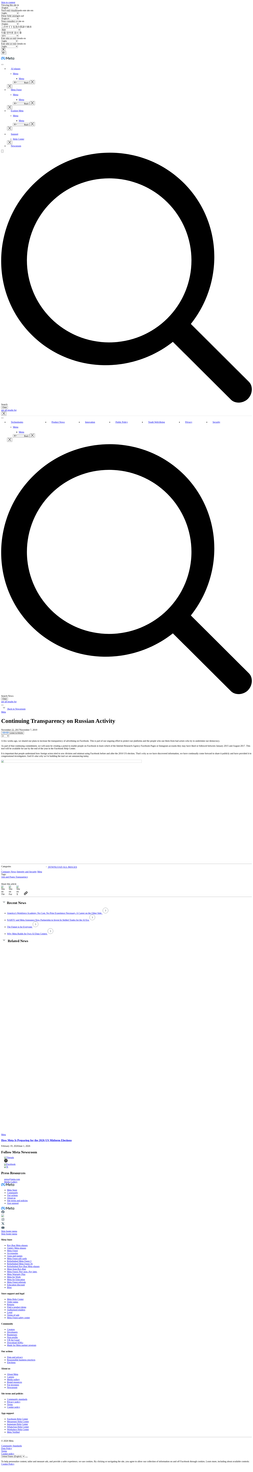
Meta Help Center (15, 1299)
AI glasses (15, 68)
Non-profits (12, 1337)
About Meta (12, 1374)
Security (216, 422)
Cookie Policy (7, 1464)
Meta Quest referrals (16, 1282)
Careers (10, 1377)
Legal (9, 1312)
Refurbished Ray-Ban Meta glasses (23, 1266)
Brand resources (14, 1382)
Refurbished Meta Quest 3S (20, 1264)
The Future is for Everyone (20, 927)
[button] (3, 49)
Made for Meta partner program (21, 1345)
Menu (15, 73)
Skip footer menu (9, 1231)
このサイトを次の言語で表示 (16, 27)
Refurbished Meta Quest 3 (19, 1261)
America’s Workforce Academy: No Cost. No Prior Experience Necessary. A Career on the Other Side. (55, 913)
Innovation (90, 422)
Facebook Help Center (17, 1419)
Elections (11, 1362)
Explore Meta (17, 110)
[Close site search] (3, 414)
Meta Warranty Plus (16, 1274)
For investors (13, 1385)
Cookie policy (13, 1407)
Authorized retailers (16, 1310)
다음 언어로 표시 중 (11, 32)
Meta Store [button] (12, 1190)
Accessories (12, 1253)
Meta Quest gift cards (17, 1258)
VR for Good (13, 1340)
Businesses (12, 1334)
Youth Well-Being (156, 422)
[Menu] (3, 53)
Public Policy (122, 422)
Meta (3, 712)
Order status (12, 1302)
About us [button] (11, 1198)
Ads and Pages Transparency (14, 877)
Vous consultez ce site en (12, 21)
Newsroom (16, 146)
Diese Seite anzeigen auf (12, 16)
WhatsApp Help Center (18, 1427)
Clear (4, 407)
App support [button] (13, 1203)
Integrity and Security (27, 871)
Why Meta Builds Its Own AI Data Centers (27, 933)
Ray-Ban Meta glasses (17, 1245)
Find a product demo (16, 1307)
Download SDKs (15, 1342)
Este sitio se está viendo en (13, 38)
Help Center (18, 139)
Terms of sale (13, 1315)
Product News (58, 422)
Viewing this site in (10, 5)
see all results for (9, 410)
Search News (7, 696)
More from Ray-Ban (16, 1269)
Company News (8, 871)
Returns (10, 1304)
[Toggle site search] (2, 151)
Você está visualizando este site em (17, 10)
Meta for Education (16, 1279)
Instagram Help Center (17, 1424)
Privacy (188, 422)
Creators (11, 1329)
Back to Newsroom (16, 709)
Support (14, 134)
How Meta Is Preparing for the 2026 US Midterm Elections (36, 1140)
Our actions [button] (12, 1195)
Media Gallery (10, 1182)
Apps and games (14, 1256)
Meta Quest (16, 89)
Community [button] (12, 1192)
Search (4, 404)
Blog (9, 1287)
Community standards (17, 1399)
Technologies (17, 422)
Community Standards (11, 1446)
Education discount (16, 1285)
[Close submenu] (32, 82)
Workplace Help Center (18, 1429)
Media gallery (13, 1379)
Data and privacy (15, 1357)
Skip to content (8, 2)
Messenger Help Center (18, 1421)
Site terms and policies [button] (17, 1200)
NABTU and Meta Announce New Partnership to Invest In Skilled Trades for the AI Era (48, 920)
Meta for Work (14, 1277)
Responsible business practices (21, 1360)
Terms (10, 1404)
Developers (12, 1332)
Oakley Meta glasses (16, 1248)
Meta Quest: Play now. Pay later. (22, 1271)
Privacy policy (13, 1402)
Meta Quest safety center (18, 1317)
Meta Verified (13, 1432)
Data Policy (6, 1448)
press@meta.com (12, 1179)
